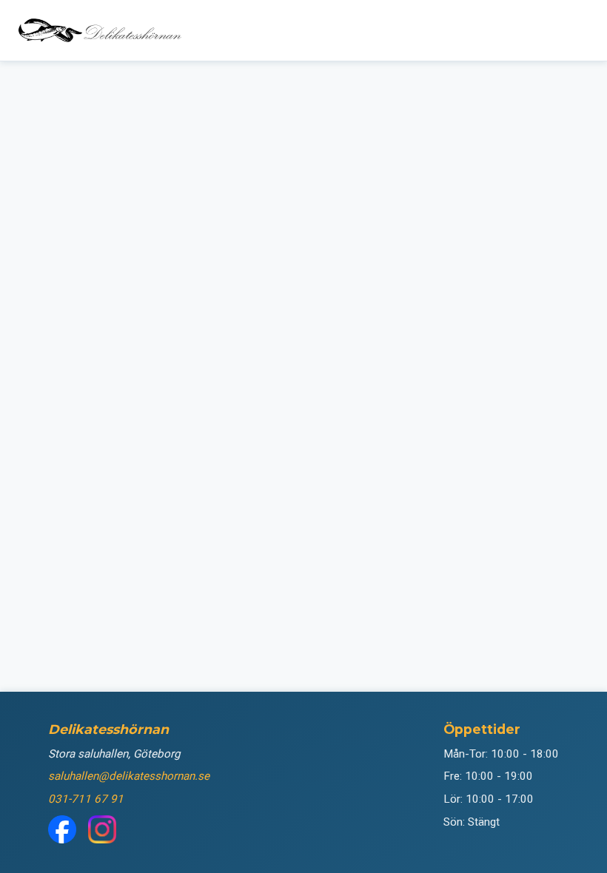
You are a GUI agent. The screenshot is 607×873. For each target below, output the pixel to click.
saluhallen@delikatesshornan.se (128, 776)
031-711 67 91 (86, 799)
